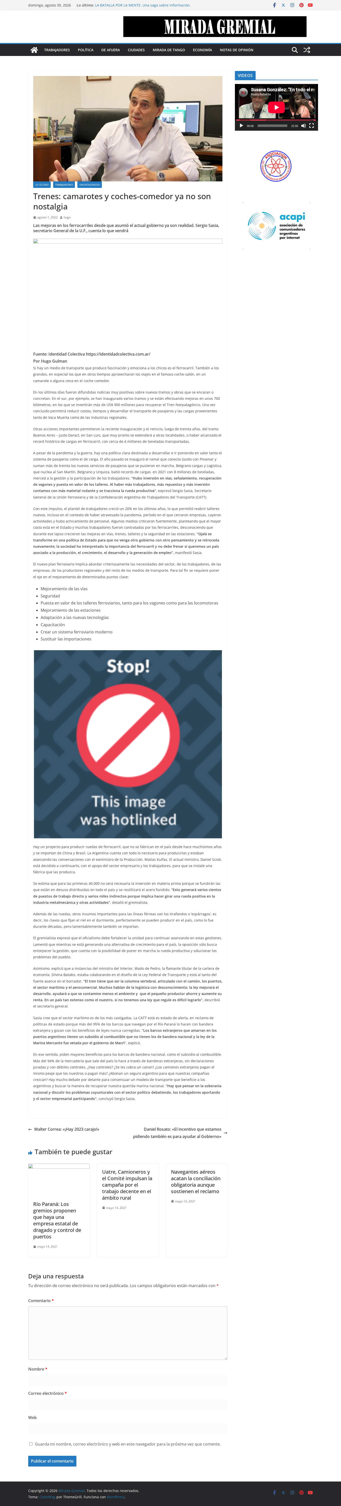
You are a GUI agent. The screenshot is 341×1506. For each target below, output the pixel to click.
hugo (67, 217)
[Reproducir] (241, 125)
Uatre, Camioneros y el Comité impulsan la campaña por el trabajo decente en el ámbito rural (127, 1184)
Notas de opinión (236, 49)
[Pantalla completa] (311, 125)
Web (32, 1417)
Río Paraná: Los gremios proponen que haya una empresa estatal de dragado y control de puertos (57, 1220)
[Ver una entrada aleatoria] (307, 50)
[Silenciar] (303, 125)
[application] (276, 107)
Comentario (41, 1300)
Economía (202, 49)
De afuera (110, 49)
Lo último (42, 184)
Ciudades (136, 49)
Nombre (37, 1369)
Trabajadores (57, 49)
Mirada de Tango (169, 49)
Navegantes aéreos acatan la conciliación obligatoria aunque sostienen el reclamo (195, 1181)
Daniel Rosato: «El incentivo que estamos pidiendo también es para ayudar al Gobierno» (177, 1132)
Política (85, 49)
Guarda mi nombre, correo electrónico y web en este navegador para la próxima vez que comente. (128, 1444)
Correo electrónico (47, 1393)
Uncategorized (89, 184)
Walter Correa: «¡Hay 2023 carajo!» (66, 1129)
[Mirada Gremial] (34, 50)
